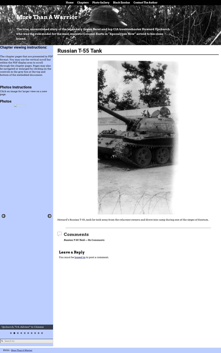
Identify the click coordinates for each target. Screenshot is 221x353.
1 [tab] (11, 333)
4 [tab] (21, 333)
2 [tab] (14, 333)
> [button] (49, 216)
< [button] (4, 216)
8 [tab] (35, 333)
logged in (80, 257)
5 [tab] (25, 333)
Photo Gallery (100, 2)
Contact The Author (146, 2)
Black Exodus (121, 2)
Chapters (83, 2)
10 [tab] (42, 333)
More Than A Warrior (47, 17)
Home (70, 2)
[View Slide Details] (26, 217)
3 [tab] (18, 333)
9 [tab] (38, 333)
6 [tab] (28, 333)
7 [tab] (31, 333)
